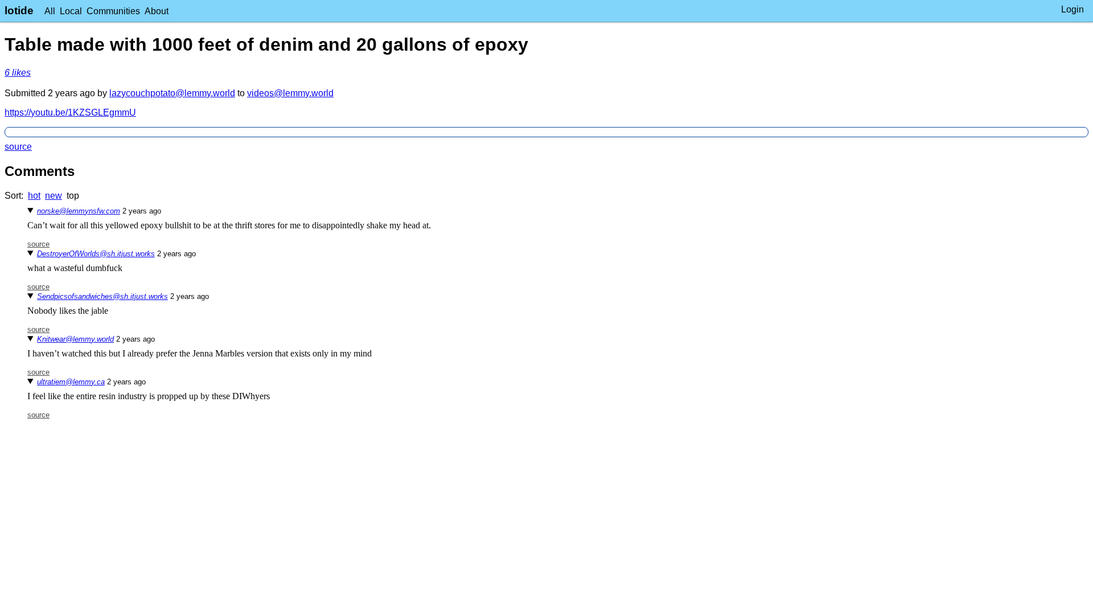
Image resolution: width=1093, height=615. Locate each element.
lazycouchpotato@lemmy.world (172, 93)
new (53, 195)
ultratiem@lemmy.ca (71, 382)
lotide (19, 11)
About (157, 11)
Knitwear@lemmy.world (75, 339)
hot (34, 195)
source (18, 146)
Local (71, 11)
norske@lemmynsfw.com (78, 211)
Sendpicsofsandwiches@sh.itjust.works (102, 296)
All (49, 11)
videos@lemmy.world (290, 93)
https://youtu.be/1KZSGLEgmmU (70, 112)
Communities (113, 11)
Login (1072, 9)
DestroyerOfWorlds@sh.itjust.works (96, 253)
